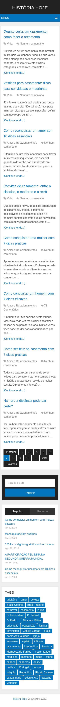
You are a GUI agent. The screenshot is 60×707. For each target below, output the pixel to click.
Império (26, 641)
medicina (12, 656)
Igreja (36, 636)
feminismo (13, 630)
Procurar (30, 492)
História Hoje (30, 7)
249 (44, 458)
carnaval (12, 610)
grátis (47, 630)
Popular (17, 511)
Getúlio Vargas (31, 630)
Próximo (11, 464)
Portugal (24, 667)
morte (49, 656)
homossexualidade (18, 636)
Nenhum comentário (32, 43)
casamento (27, 610)
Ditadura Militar (32, 620)
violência (12, 682)
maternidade (42, 651)
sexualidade (14, 677)
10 (27, 458)
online (37, 662)
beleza (35, 599)
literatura (47, 646)
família (43, 625)
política (11, 667)
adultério (12, 599)
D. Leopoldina (15, 615)
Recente (42, 511)
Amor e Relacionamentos (22, 142)
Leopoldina (31, 646)
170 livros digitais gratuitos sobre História (29, 544)
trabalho (46, 677)
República (25, 672)
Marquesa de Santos (19, 651)
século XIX (31, 677)
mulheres (24, 662)
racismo (37, 667)
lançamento (13, 646)
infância (39, 641)
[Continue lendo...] (14, 72)
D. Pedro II (13, 620)
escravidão (28, 625)
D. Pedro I (33, 615)
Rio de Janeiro (44, 672)
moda (39, 656)
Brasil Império (35, 604)
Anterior (11, 452)
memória (26, 656)
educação (12, 625)
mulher (11, 662)
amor (24, 599)
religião (11, 672)
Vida (9, 43)
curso (41, 610)
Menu (5, 17)
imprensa (12, 641)
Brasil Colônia (15, 604)
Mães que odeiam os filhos (21, 534)
